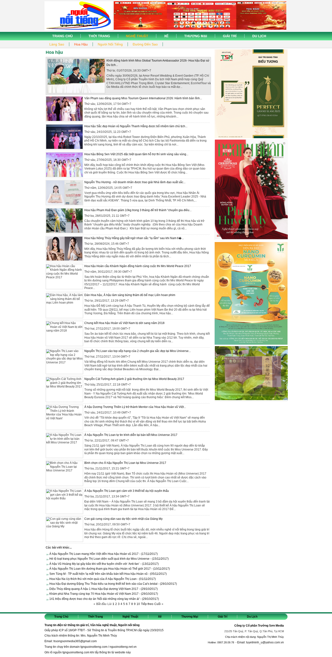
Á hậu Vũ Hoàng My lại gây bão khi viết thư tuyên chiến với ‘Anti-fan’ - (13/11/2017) (104, 564)
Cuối (157, 604)
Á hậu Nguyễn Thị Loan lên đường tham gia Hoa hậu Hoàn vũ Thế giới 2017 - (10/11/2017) (109, 568)
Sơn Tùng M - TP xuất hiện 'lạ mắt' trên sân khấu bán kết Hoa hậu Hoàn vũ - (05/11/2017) (108, 574)
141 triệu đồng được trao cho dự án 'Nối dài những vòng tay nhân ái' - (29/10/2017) (104, 599)
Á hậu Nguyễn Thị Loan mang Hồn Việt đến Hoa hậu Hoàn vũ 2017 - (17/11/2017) (103, 554)
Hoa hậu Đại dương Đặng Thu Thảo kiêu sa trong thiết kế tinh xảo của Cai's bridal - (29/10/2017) (113, 583)
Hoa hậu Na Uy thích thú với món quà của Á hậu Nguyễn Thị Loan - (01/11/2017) (102, 579)
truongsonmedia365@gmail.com (75, 641)
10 (138, 604)
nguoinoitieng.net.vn (123, 646)
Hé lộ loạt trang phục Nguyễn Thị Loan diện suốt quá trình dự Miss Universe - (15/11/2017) (109, 558)
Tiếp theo (147, 604)
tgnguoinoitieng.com (93, 646)
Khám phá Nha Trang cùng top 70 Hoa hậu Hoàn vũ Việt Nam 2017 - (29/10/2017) (103, 593)
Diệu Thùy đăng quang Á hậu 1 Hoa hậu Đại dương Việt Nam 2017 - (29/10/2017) (103, 589)
